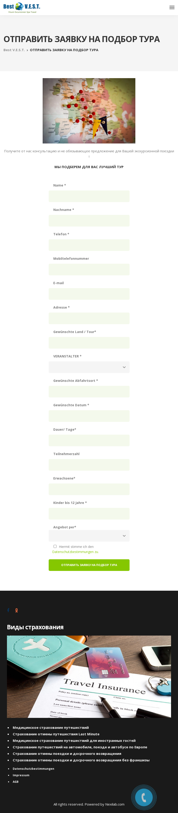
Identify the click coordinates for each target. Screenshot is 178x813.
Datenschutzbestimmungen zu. (75, 552)
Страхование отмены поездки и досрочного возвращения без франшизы (81, 760)
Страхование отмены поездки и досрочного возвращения (67, 753)
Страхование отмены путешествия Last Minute (56, 734)
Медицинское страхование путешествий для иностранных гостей (74, 740)
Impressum (21, 775)
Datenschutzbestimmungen (33, 769)
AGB (16, 782)
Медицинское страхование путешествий (51, 727)
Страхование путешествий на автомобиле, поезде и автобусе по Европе (80, 747)
